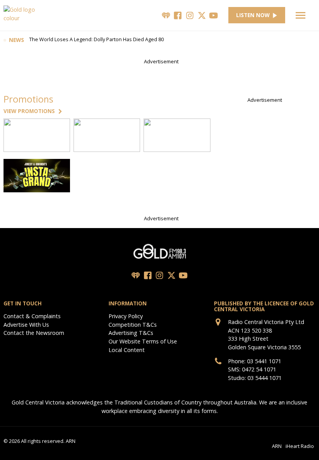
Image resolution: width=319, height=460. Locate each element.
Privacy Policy (126, 316)
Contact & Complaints (32, 316)
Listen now (253, 15)
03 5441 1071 (264, 361)
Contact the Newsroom (34, 332)
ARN (277, 446)
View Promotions (29, 111)
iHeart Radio (300, 446)
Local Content (127, 350)
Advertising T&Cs (131, 332)
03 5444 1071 (264, 378)
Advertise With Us (26, 324)
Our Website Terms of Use (143, 341)
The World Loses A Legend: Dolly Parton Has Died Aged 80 (96, 40)
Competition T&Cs (133, 324)
